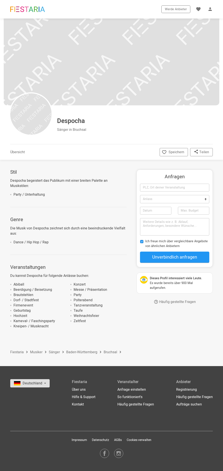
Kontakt (78, 404)
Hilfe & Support (83, 397)
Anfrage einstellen (131, 389)
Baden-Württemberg (82, 352)
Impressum (79, 440)
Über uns (79, 389)
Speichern (176, 152)
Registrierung (186, 389)
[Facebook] (104, 453)
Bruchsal (111, 352)
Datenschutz (100, 440)
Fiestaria (17, 352)
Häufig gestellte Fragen (177, 301)
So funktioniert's (129, 397)
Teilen (203, 152)
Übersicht (17, 152)
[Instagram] (118, 453)
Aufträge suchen (189, 404)
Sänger (55, 352)
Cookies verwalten (139, 440)
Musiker (36, 352)
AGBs (118, 440)
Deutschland (33, 383)
